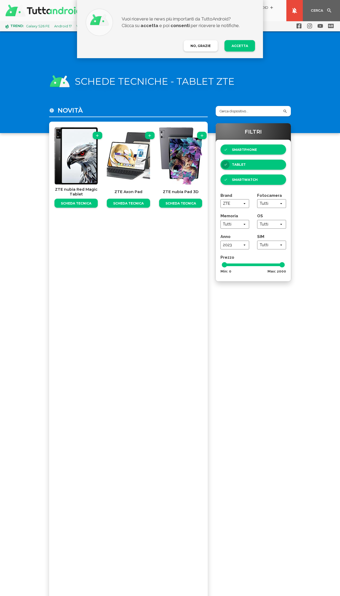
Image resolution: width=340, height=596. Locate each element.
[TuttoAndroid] (44, 10)
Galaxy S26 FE (38, 26)
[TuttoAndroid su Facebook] (298, 26)
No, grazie (200, 46)
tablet (239, 165)
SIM (260, 236)
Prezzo (227, 257)
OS (260, 216)
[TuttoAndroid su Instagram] (308, 26)
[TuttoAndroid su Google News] (330, 26)
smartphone (244, 150)
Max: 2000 (276, 271)
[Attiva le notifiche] (294, 10)
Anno (225, 236)
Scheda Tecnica (76, 203)
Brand (226, 195)
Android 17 (63, 26)
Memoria (229, 216)
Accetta (240, 46)
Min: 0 (225, 271)
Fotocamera (269, 195)
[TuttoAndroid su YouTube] (319, 26)
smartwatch (245, 180)
